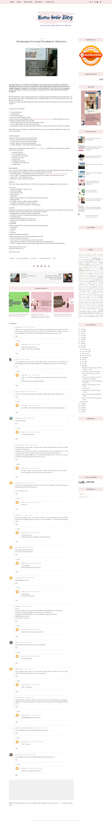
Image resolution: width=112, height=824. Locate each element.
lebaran (86, 284)
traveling (94, 311)
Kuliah (84, 283)
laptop (95, 283)
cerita (80, 267)
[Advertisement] (91, 446)
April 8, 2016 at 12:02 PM (34, 563)
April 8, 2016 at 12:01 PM (34, 532)
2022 (82, 335)
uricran (86, 315)
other (95, 291)
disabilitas (88, 270)
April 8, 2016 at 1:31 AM (28, 418)
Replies (18, 341)
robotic (80, 299)
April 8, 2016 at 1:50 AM (27, 482)
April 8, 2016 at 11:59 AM (34, 468)
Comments (84, 497)
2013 (82, 407)
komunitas (92, 281)
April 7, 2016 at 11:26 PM (34, 344)
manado (91, 286)
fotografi (86, 273)
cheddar (91, 267)
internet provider (91, 278)
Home (12, 2)
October (84, 353)
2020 (82, 339)
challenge (85, 267)
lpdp (97, 284)
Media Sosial (85, 288)
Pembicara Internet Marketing (24, 728)
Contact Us (49, 2)
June (83, 361)
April (83, 365)
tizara (17, 642)
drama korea (89, 272)
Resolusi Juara (94, 297)
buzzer (98, 265)
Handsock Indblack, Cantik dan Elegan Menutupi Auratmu (94, 156)
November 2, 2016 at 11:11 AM (35, 768)
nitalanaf (18, 754)
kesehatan (97, 280)
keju (93, 280)
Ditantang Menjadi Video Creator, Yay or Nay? (92, 216)
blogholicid (82, 264)
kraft (102, 281)
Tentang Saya (86, 388)
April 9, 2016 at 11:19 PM (26, 606)
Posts (82, 494)
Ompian (17, 515)
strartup (81, 307)
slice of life (96, 302)
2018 (82, 343)
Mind (93, 288)
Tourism (100, 310)
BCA (83, 259)
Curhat (81, 269)
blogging (34, 258)
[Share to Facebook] (34, 266)
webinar (101, 315)
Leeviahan (18, 482)
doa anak (99, 270)
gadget (90, 273)
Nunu (98, 289)
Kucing (80, 283)
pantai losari (82, 292)
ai (84, 254)
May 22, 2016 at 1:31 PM (28, 697)
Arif (16, 359)
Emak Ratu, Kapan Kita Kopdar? (91, 371)
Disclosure (28, 2)
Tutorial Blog (83, 313)
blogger (91, 261)
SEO (54, 258)
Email (80, 273)
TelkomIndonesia (91, 308)
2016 (82, 347)
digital (101, 269)
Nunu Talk (85, 291)
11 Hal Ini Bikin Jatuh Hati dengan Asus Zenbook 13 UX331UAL (92, 182)
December (85, 349)
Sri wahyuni (18, 697)
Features (38, 2)
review (100, 297)
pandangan (100, 291)
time (84, 310)
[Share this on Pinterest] (41, 266)
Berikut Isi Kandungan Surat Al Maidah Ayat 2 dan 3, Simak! (94, 199)
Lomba (92, 284)
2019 (82, 341)
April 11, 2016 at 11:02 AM (34, 629)
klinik (87, 281)
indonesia (87, 276)
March (84, 401)
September (85, 355)
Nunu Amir (24, 344)
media (80, 288)
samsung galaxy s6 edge (90, 300)
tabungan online (99, 307)
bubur (98, 264)
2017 (82, 345)
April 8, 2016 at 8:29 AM (28, 547)
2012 (82, 409)
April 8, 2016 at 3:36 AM (26, 515)
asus (84, 255)
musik (95, 289)
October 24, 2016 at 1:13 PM (29, 754)
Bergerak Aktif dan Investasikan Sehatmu (91, 191)
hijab (91, 275)
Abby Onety (18, 577)
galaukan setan (96, 273)
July (83, 359)
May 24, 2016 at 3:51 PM (34, 715)
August (84, 357)
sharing (86, 302)
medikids (90, 288)
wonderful (85, 316)
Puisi (93, 294)
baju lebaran (100, 255)
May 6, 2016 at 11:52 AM (27, 669)
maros (95, 286)
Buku (88, 265)
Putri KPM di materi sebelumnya (42, 119)
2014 (82, 405)
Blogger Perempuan (23, 258)
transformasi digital (85, 311)
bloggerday (94, 262)
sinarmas (90, 302)
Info (91, 277)
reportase (100, 296)
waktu (97, 315)
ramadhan (88, 296)
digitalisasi (82, 270)
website (81, 316)
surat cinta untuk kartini (89, 307)
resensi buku (82, 297)
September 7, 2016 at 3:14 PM (35, 741)
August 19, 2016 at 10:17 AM (40, 728)
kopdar (98, 281)
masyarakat (100, 286)
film (83, 273)
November (85, 351)
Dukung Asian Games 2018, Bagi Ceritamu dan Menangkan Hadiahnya (94, 148)
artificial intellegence (97, 254)
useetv (90, 315)
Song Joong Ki (82, 305)
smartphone (86, 303)
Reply (16, 336)
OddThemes (46, 820)
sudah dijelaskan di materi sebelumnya (55, 173)
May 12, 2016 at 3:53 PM (34, 656)
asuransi (81, 255)
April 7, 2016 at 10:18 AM (29, 327)
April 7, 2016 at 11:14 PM (24, 359)
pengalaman (94, 293)
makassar (86, 286)
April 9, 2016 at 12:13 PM (34, 591)
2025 (82, 329)
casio (102, 265)
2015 (82, 403)
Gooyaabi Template (73, 820)
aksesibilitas (88, 254)
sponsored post (94, 305)
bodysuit (93, 264)
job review (100, 278)
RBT (92, 296)
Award (88, 255)
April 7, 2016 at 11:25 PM (34, 375)
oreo (91, 291)
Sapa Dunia (18, 547)
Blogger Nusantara (98, 261)
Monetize (85, 289)
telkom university (83, 308)
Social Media (93, 303)
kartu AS (80, 280)
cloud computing (98, 267)
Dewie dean (18, 418)
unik (83, 315)
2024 (82, 331)
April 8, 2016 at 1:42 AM (31, 445)
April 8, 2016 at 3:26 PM (28, 577)
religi (95, 296)
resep (88, 297)
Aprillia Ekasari (19, 391)
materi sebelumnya (40, 148)
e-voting (101, 272)
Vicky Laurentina (20, 445)
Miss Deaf (98, 288)
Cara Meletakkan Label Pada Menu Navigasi (93, 139)
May (83, 363)
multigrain (90, 289)
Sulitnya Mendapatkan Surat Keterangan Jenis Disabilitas (93, 207)
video (93, 315)
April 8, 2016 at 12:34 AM (31, 391)
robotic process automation (90, 299)
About (19, 2)
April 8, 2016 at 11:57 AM (34, 432)
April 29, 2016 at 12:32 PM (26, 642)
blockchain (85, 261)
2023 (82, 333)
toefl (88, 310)
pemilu (88, 292)
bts (96, 264)
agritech (81, 254)
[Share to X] (37, 266)
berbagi (41, 38)
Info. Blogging (98, 276)
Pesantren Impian (87, 294)
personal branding (45, 258)
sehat (97, 300)
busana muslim (93, 265)
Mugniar (17, 606)
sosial (88, 305)
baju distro (93, 255)
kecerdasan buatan (87, 280)
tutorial (100, 312)
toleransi (94, 310)
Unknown (18, 669)
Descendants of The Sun (91, 268)
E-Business (95, 272)
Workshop (91, 316)
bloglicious (88, 264)
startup (101, 305)
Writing (97, 316)
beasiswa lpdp (88, 259)
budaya (84, 265)
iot (96, 278)
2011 (82, 411)
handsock (87, 275)
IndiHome (81, 276)
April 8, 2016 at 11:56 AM (34, 405)
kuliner (90, 283)
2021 (82, 337)
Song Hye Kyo (99, 303)
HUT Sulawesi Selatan (98, 275)
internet (84, 278)
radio (83, 296)
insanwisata (18, 327)
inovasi (80, 278)
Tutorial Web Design (93, 313)
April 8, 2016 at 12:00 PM (34, 502)
